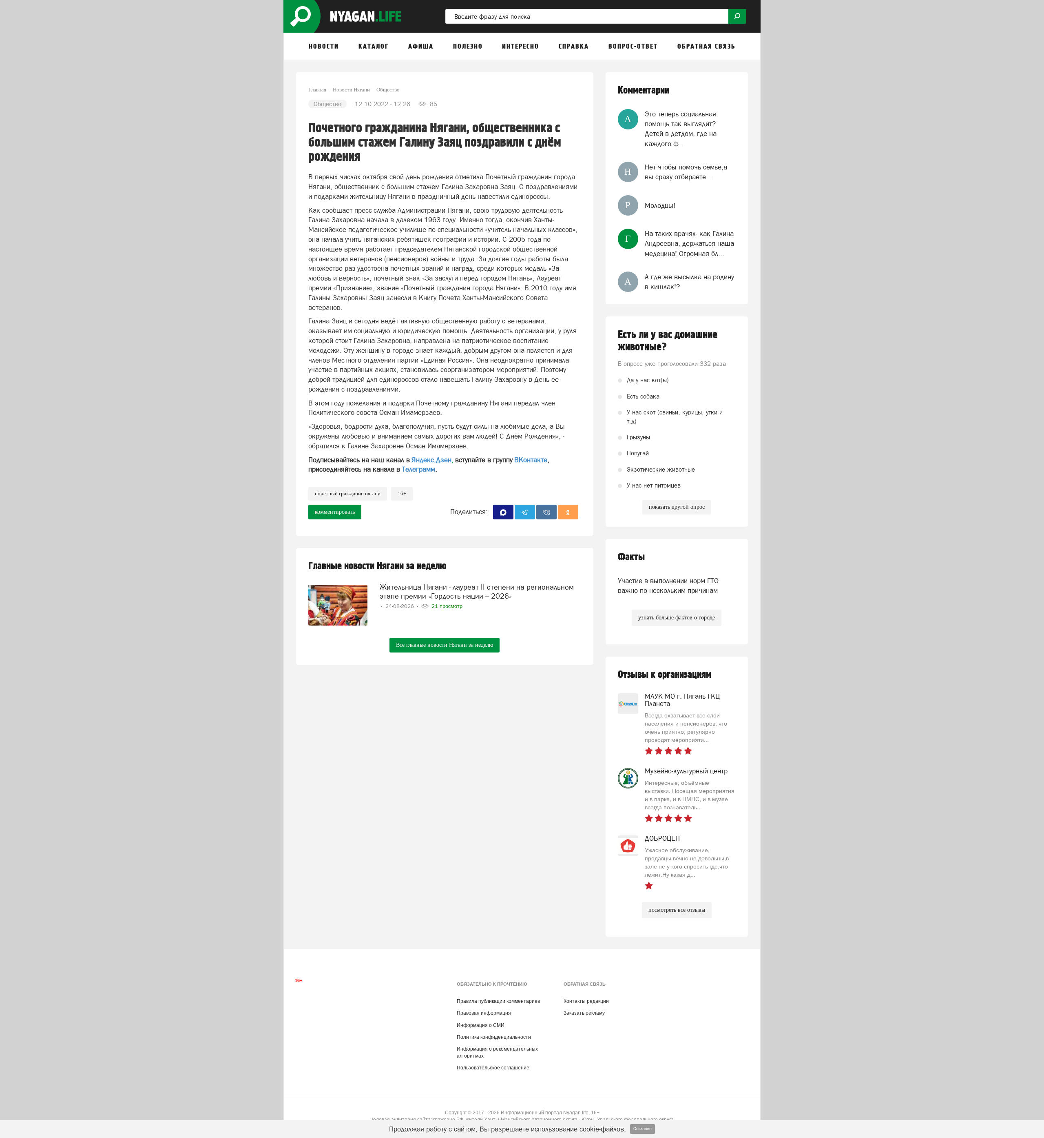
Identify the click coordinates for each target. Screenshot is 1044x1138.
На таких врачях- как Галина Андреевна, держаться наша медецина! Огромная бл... (689, 243)
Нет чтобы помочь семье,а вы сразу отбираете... (686, 172)
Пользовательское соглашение (493, 1068)
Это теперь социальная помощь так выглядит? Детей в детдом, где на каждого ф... (681, 129)
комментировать (335, 512)
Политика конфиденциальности (494, 1037)
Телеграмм (418, 469)
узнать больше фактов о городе (676, 618)
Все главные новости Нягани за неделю (444, 645)
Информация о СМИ (480, 1025)
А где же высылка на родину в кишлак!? (689, 282)
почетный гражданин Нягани (347, 493)
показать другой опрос (677, 507)
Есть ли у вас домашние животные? (667, 341)
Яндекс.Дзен (431, 460)
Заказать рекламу (584, 1013)
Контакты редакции (586, 1001)
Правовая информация (484, 1013)
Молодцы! (660, 205)
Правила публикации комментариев (498, 1001)
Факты (631, 557)
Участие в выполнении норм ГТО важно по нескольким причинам (668, 586)
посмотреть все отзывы (676, 910)
